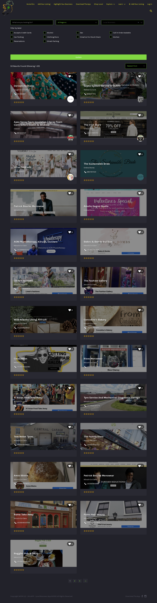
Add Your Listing (44, 4)
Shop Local (98, 4)
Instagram (145, 596)
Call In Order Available (122, 33)
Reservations (19, 41)
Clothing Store (53, 37)
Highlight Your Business (63, 4)
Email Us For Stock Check (90, 37)
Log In (149, 4)
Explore (109, 4)
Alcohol (50, 33)
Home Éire (30, 4)
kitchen (116, 37)
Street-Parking (53, 41)
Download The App (83, 4)
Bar (81, 33)
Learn (120, 4)
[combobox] (122, 22)
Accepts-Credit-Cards (23, 33)
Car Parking (19, 37)
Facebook (142, 596)
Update (79, 57)
